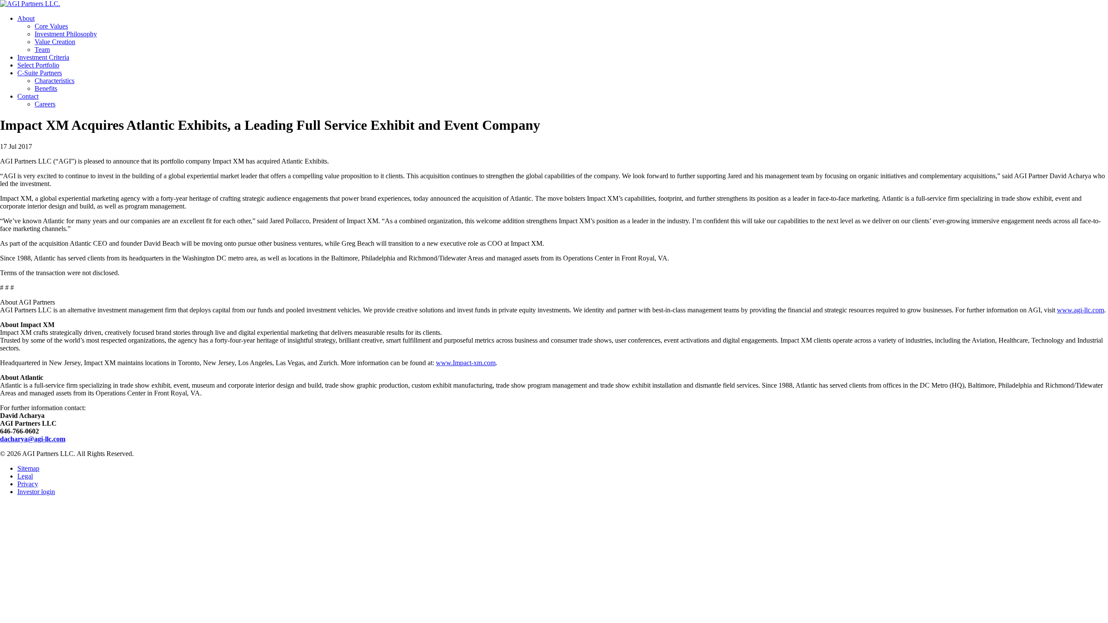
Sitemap (28, 468)
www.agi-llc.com (1080, 310)
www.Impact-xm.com (466, 362)
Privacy (27, 484)
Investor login (36, 491)
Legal (25, 476)
